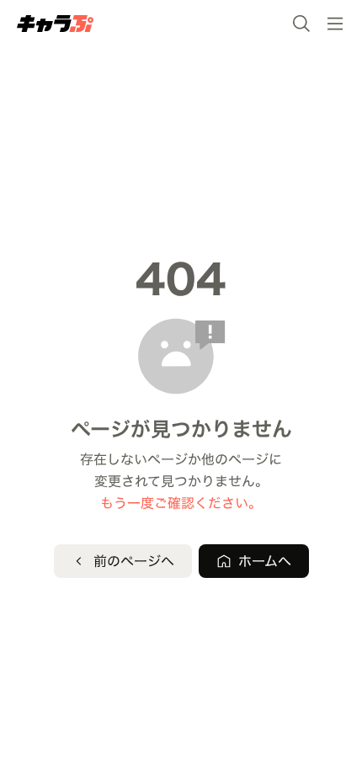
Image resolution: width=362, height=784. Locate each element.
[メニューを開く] (335, 23)
